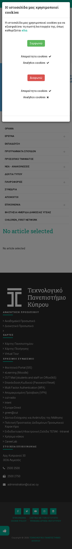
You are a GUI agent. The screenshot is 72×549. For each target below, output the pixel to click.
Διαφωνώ (36, 77)
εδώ (24, 30)
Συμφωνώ (36, 43)
